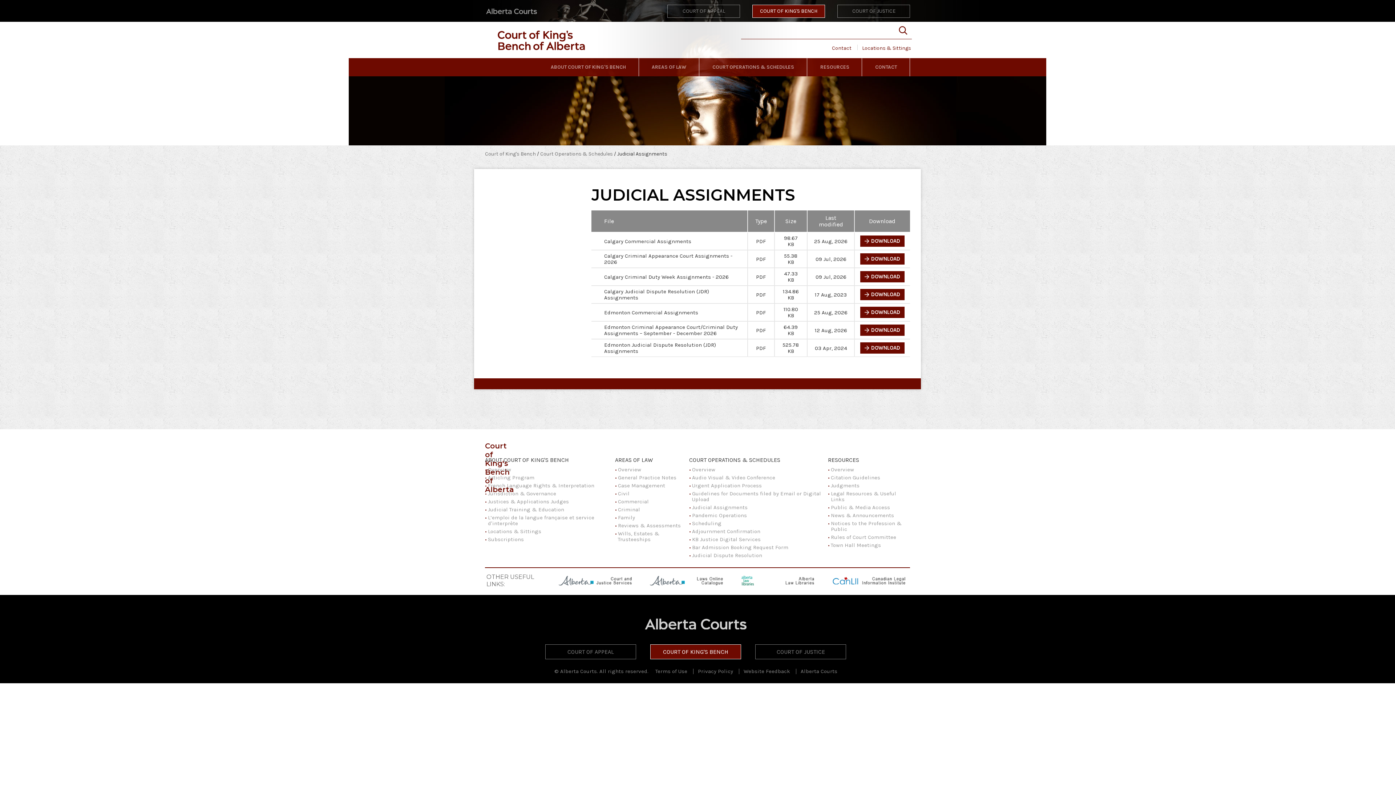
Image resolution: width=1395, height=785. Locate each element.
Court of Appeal (704, 11)
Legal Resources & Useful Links (863, 496)
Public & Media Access (860, 507)
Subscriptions (506, 539)
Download (885, 241)
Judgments (845, 485)
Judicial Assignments (720, 507)
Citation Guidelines (855, 477)
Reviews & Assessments (649, 525)
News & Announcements (862, 515)
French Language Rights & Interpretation (541, 485)
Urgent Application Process (727, 485)
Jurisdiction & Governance (522, 493)
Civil (624, 493)
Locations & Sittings (886, 48)
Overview (499, 469)
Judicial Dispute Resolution (727, 555)
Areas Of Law (669, 67)
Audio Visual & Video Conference (733, 477)
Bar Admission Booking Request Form (740, 547)
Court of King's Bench (788, 11)
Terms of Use (671, 671)
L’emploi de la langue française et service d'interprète (541, 520)
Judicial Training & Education (526, 509)
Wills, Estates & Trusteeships (638, 536)
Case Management (641, 485)
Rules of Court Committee (863, 537)
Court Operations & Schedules (753, 67)
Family (626, 517)
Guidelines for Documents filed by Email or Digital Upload (756, 496)
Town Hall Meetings (856, 545)
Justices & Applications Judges (528, 501)
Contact (842, 48)
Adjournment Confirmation (726, 531)
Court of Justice (873, 11)
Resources (834, 67)
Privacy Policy (715, 671)
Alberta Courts (819, 671)
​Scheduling (706, 523)
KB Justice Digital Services (726, 539)
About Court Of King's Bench (588, 67)
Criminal (629, 509)
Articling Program (511, 477)
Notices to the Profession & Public (866, 526)
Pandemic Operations (719, 515)
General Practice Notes (647, 477)
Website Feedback (767, 671)
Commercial (633, 501)
